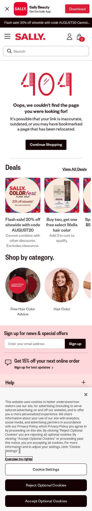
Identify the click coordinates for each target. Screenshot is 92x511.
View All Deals (74, 169)
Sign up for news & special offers (36, 332)
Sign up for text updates (32, 367)
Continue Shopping (46, 144)
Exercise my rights (18, 459)
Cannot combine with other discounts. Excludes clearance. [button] (46, 22)
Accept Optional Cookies (46, 500)
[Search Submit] (10, 51)
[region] (46, 449)
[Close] (7, 8)
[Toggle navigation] (7, 36)
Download (77, 8)
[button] (22, 213)
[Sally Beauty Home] (30, 36)
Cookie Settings (46, 469)
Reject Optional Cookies (46, 485)
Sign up (75, 343)
